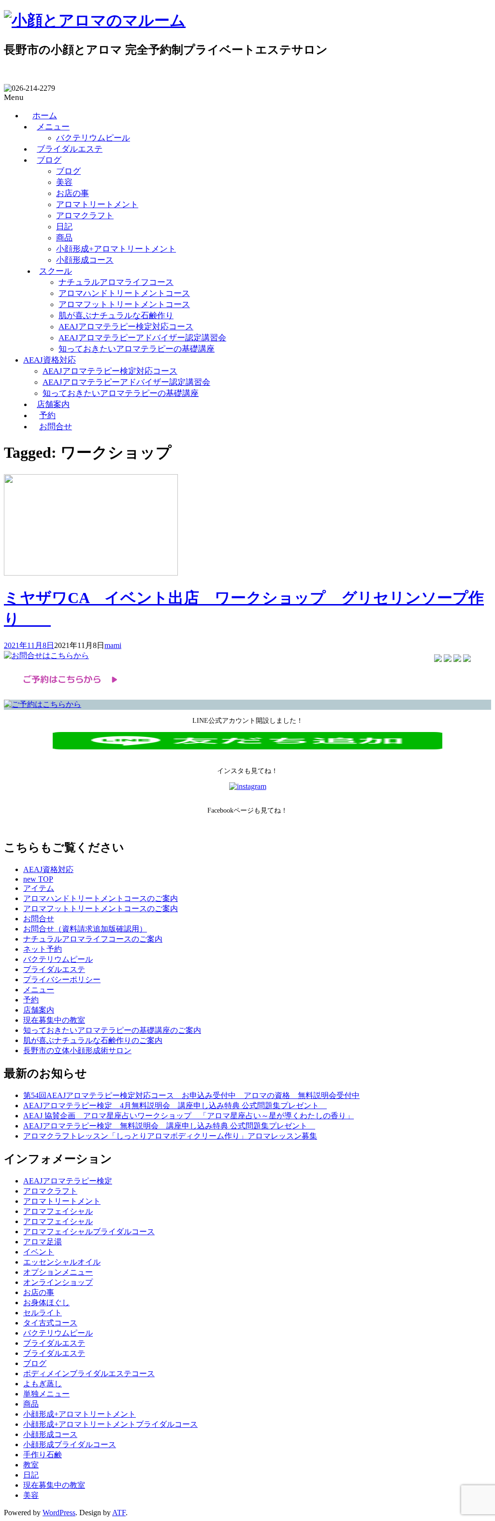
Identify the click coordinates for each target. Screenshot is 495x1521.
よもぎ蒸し (42, 1384)
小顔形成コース (85, 260)
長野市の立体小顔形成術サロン (77, 1050)
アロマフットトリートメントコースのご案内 (100, 908)
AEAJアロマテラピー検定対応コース (125, 326)
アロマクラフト (85, 215)
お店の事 (72, 193)
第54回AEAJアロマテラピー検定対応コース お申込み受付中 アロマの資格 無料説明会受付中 (191, 1095)
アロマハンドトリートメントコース (124, 293)
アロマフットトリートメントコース (124, 304)
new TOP (38, 879)
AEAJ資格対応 (49, 360)
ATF (119, 1512)
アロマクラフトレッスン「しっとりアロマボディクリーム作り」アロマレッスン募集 (170, 1136)
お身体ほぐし (46, 1302)
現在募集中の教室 (54, 1020)
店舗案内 (53, 404)
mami (112, 645)
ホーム (44, 115)
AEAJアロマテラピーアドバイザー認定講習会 (142, 337)
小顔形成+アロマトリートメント (116, 249)
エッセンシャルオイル (62, 1262)
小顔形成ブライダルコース (69, 1444)
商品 (64, 237)
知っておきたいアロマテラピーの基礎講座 (136, 348)
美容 (64, 182)
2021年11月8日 (29, 645)
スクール (55, 271)
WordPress (59, 1512)
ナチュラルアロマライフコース (116, 282)
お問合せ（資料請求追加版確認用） (85, 929)
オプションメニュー (58, 1272)
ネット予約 (42, 949)
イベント (38, 1252)
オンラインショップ (58, 1282)
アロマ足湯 (42, 1242)
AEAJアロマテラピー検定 (67, 1181)
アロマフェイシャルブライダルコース (89, 1231)
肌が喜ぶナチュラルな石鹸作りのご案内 (92, 1040)
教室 (31, 1465)
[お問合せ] (46, 655)
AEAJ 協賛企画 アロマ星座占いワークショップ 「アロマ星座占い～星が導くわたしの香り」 (188, 1116)
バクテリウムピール (93, 137)
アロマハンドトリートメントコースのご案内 (100, 898)
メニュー (53, 126)
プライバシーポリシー (62, 979)
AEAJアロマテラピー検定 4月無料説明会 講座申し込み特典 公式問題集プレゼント (175, 1105)
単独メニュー (46, 1394)
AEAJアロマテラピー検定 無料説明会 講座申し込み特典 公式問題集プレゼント (169, 1126)
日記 (64, 226)
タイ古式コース (50, 1323)
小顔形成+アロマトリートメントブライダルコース (110, 1424)
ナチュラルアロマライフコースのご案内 (92, 939)
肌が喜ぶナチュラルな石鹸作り (116, 315)
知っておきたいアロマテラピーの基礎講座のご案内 (112, 1030)
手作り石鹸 (42, 1455)
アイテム (38, 888)
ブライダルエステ (69, 149)
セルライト (42, 1313)
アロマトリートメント (97, 204)
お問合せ (55, 426)
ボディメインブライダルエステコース (89, 1373)
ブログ (49, 160)
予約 (47, 415)
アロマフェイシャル (58, 1211)
